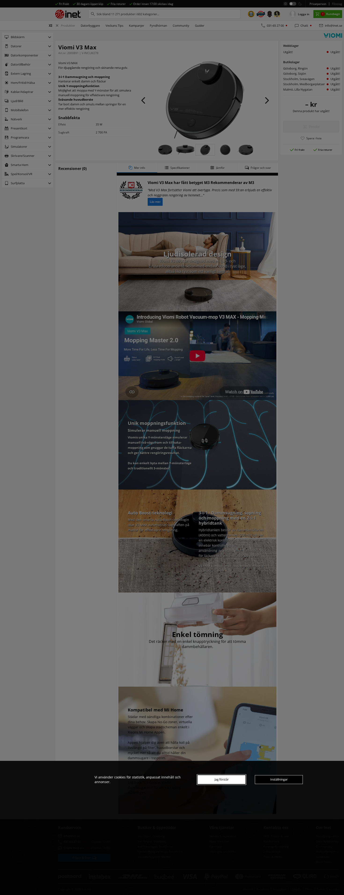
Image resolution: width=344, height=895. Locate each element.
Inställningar (279, 779)
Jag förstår (222, 779)
